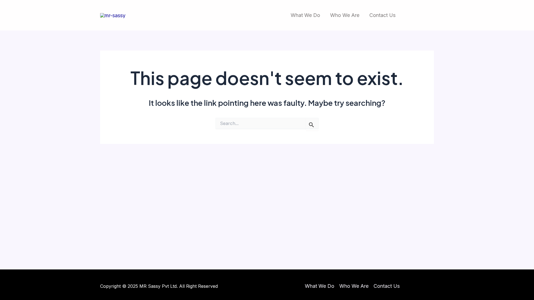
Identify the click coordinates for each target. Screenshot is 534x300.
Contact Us (382, 15)
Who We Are (344, 15)
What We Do (305, 15)
